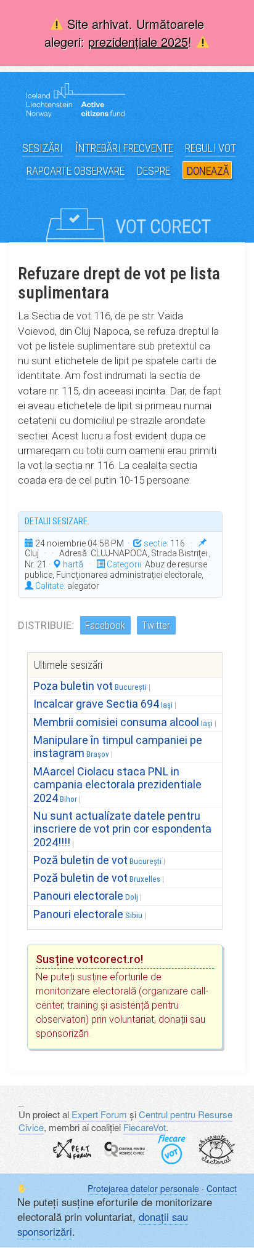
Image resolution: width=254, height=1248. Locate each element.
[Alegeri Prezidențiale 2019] (127, 215)
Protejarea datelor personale (143, 1188)
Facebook (105, 625)
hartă (72, 564)
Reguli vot (210, 148)
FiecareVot (144, 1127)
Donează (208, 170)
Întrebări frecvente (124, 148)
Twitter (156, 625)
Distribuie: (46, 625)
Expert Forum (99, 1114)
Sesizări (42, 148)
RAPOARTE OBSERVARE (76, 170)
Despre (153, 170)
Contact (222, 1188)
